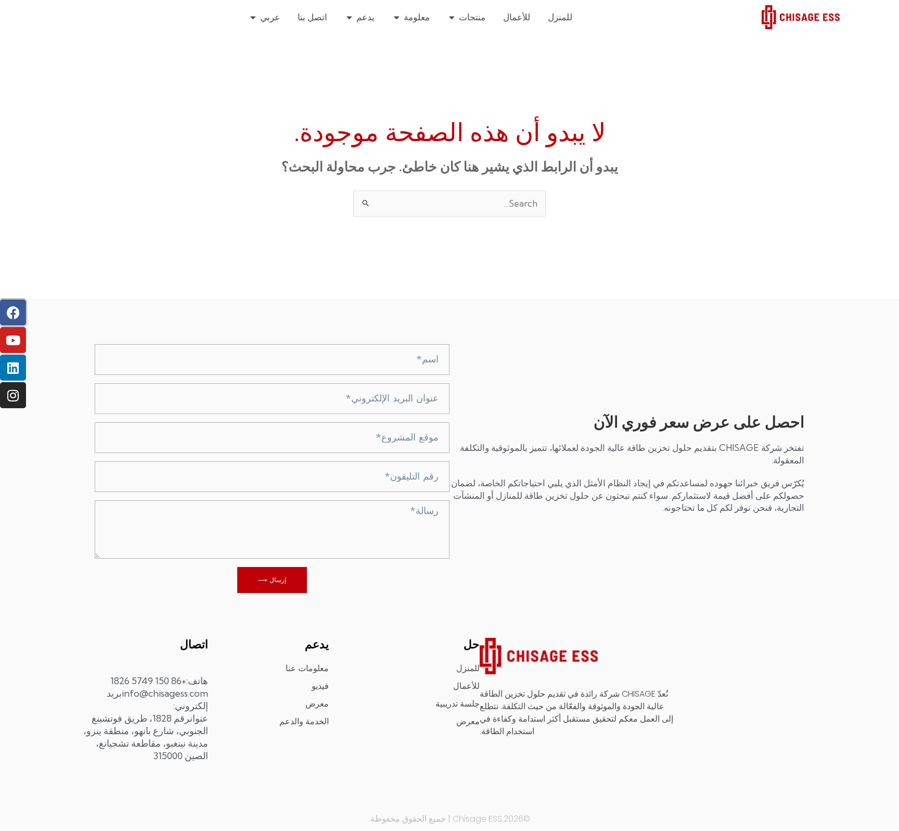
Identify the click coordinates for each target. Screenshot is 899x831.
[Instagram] (13, 395)
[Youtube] (13, 340)
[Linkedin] (13, 368)
